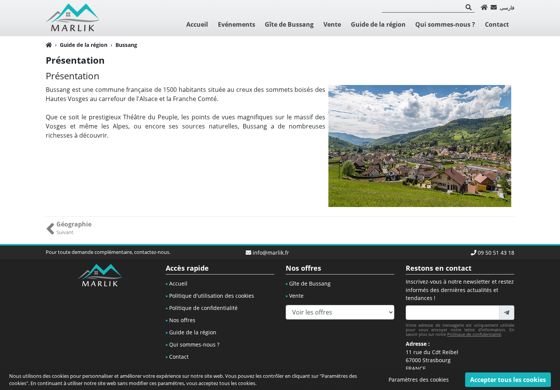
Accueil (197, 24)
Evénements (236, 24)
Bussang (126, 44)
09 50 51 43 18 (496, 252)
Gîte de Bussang (289, 24)
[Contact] (494, 7)
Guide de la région (378, 24)
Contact (497, 24)
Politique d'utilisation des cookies (211, 295)
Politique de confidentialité (203, 307)
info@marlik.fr (271, 252)
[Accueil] (484, 7)
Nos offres (182, 320)
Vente (332, 24)
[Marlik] (72, 17)
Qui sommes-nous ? (445, 24)
